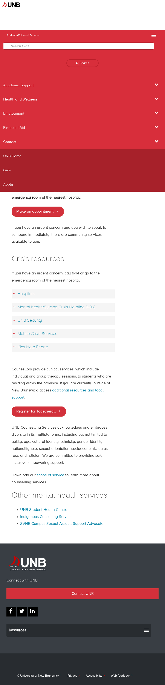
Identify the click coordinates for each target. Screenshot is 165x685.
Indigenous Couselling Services (46, 517)
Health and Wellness (20, 99)
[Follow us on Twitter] (22, 611)
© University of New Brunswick (38, 675)
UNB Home (12, 156)
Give (7, 170)
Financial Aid (14, 128)
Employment (13, 114)
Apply (8, 184)
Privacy (72, 675)
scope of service (50, 475)
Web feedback (120, 675)
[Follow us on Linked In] (33, 611)
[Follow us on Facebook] (11, 611)
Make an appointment (34, 211)
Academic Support (18, 85)
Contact (9, 142)
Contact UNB (83, 594)
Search (84, 63)
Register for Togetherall (36, 411)
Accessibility (94, 675)
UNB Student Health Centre (43, 510)
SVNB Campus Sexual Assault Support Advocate (61, 524)
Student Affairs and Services (23, 35)
